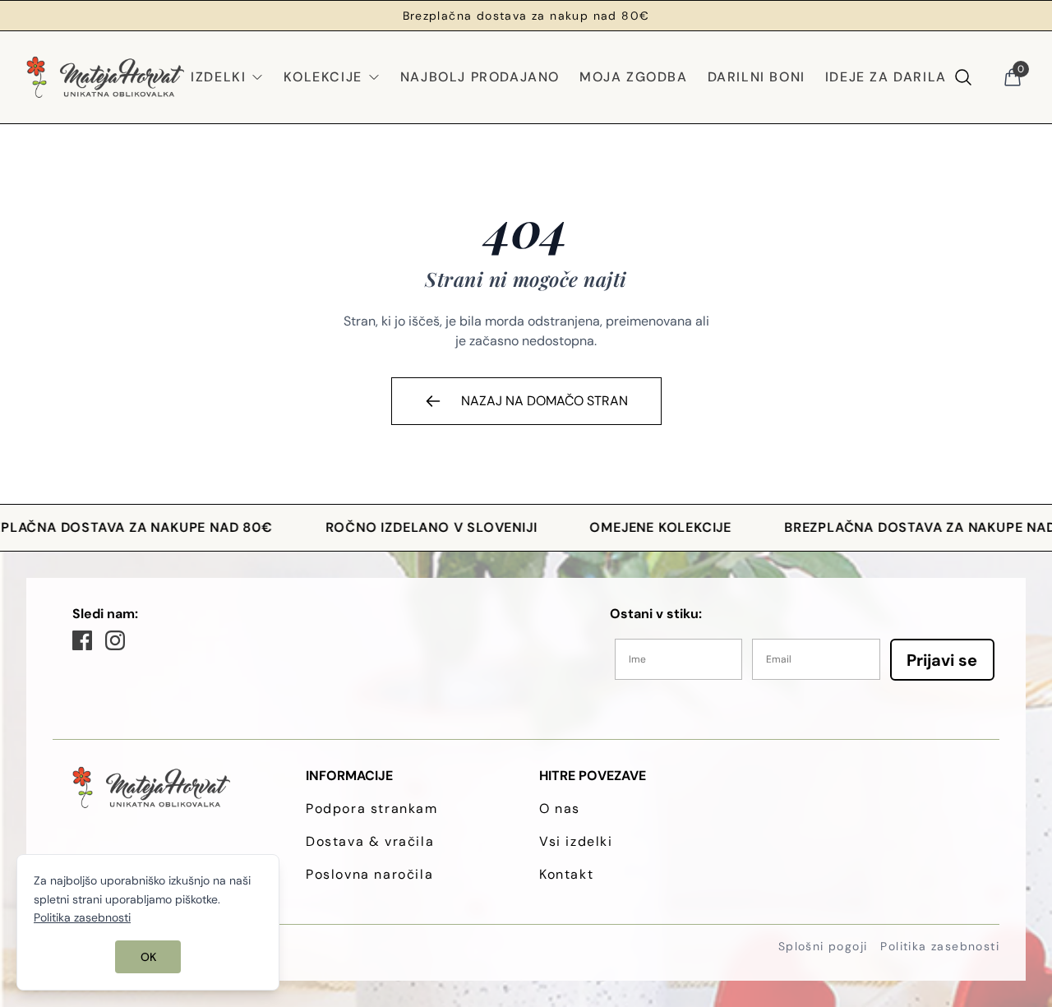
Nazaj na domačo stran (544, 400)
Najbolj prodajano (480, 76)
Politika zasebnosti (939, 946)
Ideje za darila (886, 76)
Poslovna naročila (369, 874)
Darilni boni (756, 76)
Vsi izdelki (576, 841)
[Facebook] (82, 640)
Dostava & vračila (370, 841)
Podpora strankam (372, 808)
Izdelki (218, 76)
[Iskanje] (963, 77)
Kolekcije (323, 76)
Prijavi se (942, 660)
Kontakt (566, 874)
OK (148, 956)
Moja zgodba (633, 76)
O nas (559, 808)
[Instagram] (115, 640)
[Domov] (105, 77)
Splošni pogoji (823, 946)
